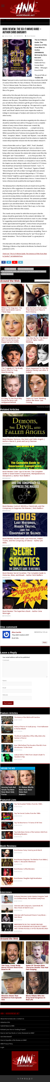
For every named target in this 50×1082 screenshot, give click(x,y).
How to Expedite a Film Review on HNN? (13, 1040)
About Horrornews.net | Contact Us (12, 1019)
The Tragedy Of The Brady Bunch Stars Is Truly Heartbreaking (12, 370)
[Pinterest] (25, 1078)
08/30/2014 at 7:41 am (40, 632)
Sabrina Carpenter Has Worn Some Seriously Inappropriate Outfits (10, 340)
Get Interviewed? (6, 1036)
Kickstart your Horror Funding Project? (13, 1029)
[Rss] (18, 1078)
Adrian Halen (8, 36)
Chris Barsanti (11, 269)
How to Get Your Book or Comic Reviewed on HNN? (17, 1033)
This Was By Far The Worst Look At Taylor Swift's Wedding (37, 340)
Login (2, 1047)
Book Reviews (17, 20)
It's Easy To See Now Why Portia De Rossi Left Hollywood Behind (11, 400)
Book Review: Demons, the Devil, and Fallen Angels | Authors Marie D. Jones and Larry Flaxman (24, 440)
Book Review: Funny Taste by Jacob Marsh (28, 850)
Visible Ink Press (7, 274)
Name (5, 680)
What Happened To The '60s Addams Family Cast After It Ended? (37, 370)
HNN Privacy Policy (6, 1044)
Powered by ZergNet (43, 407)
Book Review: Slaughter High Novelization (28, 878)
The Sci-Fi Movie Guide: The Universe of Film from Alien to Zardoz (23, 271)
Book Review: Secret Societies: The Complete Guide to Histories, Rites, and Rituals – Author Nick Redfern (24, 574)
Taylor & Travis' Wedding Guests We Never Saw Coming (36, 400)
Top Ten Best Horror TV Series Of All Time (28, 823)
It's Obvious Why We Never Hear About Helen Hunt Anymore (26, 791)
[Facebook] (20, 1078)
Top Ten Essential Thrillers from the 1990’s (28, 804)
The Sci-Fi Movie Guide (26, 269)
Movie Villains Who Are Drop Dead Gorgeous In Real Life (35, 998)
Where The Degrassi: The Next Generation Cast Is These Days (11, 310)
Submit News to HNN (7, 1026)
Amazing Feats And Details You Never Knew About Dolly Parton (8, 791)
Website (5, 695)
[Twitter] (22, 1078)
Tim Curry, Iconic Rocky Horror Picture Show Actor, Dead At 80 (12, 967)
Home (2, 20)
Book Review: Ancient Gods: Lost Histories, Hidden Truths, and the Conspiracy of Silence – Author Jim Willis (23, 541)
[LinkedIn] (27, 1078)
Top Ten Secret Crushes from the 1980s (27, 813)
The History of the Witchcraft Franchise (27, 717)
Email (4, 688)
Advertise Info (5, 1022)
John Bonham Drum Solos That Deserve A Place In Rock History (36, 310)
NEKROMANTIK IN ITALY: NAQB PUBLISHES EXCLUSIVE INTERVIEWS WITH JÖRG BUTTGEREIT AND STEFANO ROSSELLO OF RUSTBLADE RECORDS (31, 926)
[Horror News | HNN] (25, 8)
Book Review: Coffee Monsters (24, 869)
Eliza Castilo (16, 632)
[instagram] (32, 1078)
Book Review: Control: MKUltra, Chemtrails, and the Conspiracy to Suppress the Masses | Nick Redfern (23, 507)
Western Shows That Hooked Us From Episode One (11, 998)
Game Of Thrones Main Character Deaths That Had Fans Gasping (37, 967)
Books (8, 20)
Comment (6, 660)
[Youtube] (29, 1078)
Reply (44, 642)
